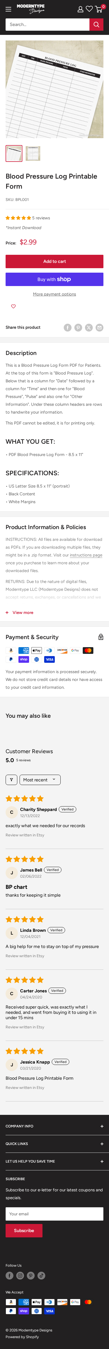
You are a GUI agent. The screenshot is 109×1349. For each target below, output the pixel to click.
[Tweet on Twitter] (89, 327)
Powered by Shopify (22, 1337)
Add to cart (54, 261)
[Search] (96, 24)
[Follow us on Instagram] (20, 1276)
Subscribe (24, 1230)
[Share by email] (99, 327)
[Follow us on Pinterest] (31, 1276)
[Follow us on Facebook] (9, 1276)
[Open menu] (8, 9)
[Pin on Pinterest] (78, 327)
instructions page (86, 555)
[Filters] (11, 780)
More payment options (54, 294)
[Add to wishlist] (13, 306)
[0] (98, 9)
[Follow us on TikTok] (41, 1276)
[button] (19, 217)
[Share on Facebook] (68, 327)
